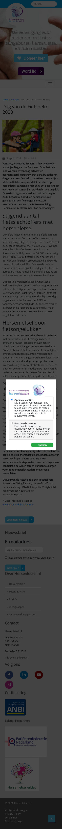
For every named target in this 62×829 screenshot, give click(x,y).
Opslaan (42, 444)
